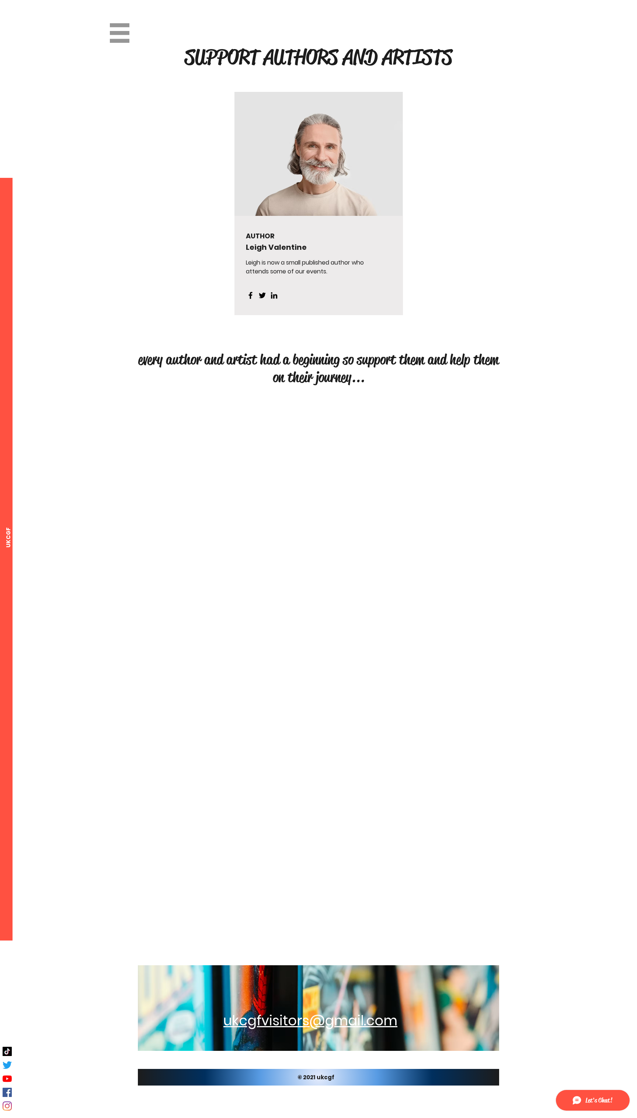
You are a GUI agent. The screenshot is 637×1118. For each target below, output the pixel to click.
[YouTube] (7, 1078)
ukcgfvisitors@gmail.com (310, 1020)
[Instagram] (7, 1106)
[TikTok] (7, 1051)
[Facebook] (250, 295)
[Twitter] (262, 295)
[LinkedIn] (274, 295)
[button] (119, 33)
